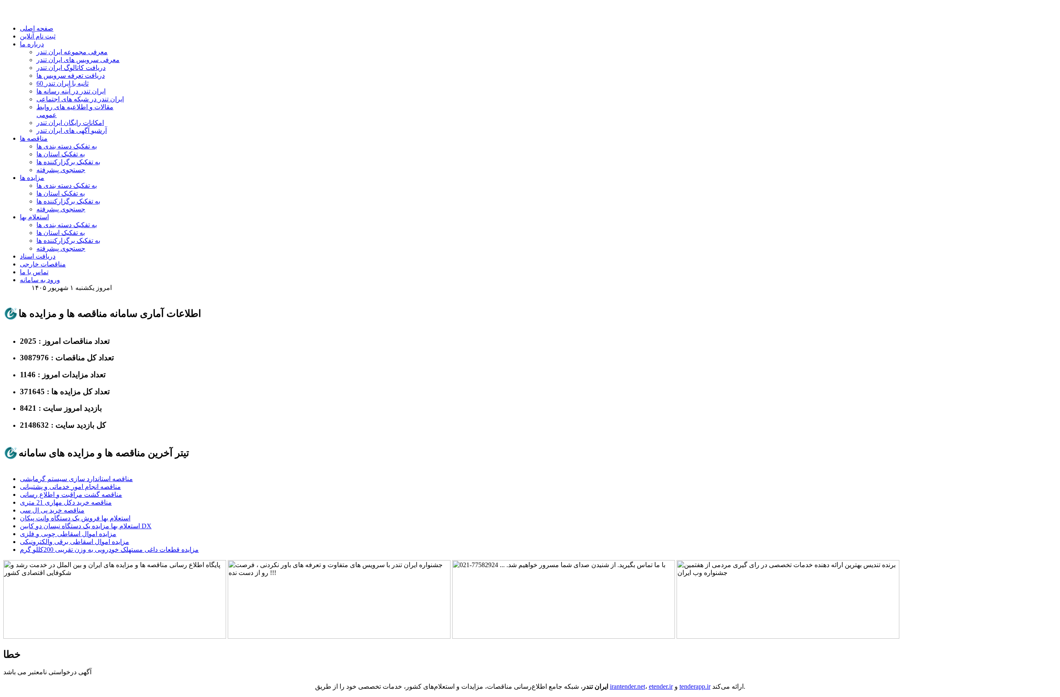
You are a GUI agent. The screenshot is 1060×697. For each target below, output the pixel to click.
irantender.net (627, 686)
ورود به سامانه (40, 279)
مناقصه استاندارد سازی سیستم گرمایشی (76, 478)
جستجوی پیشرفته (60, 169)
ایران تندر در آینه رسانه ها (71, 91)
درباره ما (32, 44)
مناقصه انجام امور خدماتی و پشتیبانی (70, 486)
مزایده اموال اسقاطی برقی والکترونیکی (74, 541)
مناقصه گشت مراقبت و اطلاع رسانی (71, 494)
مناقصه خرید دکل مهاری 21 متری (66, 502)
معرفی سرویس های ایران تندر (78, 59)
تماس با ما (34, 271)
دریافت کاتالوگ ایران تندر (71, 67)
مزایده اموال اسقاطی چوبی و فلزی (68, 533)
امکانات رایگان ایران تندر (70, 122)
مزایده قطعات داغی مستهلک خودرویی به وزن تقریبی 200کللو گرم (109, 549)
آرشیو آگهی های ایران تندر (71, 130)
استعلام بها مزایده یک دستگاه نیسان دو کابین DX (86, 525)
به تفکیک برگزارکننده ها (68, 161)
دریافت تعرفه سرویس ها (70, 75)
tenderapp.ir (695, 686)
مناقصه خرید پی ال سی (52, 510)
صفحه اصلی (36, 28)
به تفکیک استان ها (60, 154)
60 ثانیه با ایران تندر (62, 83)
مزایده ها (32, 177)
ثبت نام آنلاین (37, 36)
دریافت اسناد (37, 256)
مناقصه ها (34, 138)
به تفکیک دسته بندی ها (66, 146)
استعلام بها (34, 216)
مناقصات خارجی (43, 264)
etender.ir (661, 686)
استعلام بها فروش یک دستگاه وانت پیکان (75, 518)
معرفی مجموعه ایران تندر (72, 51)
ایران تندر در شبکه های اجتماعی (80, 99)
